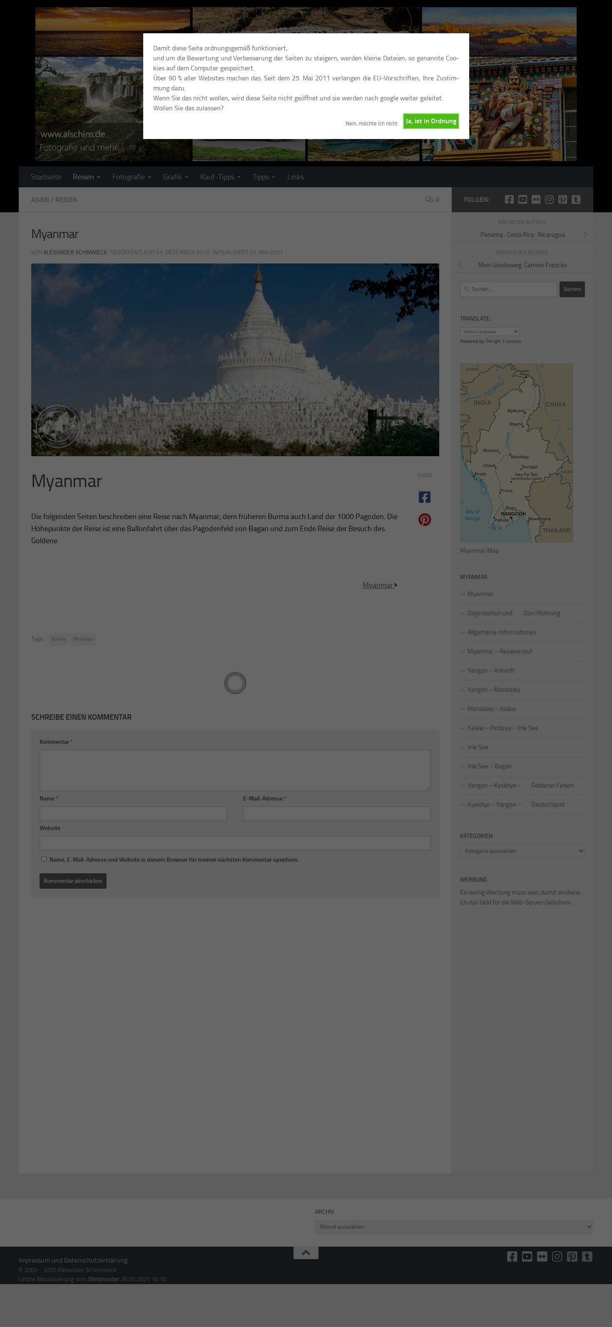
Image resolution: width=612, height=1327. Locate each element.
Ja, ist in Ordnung (431, 121)
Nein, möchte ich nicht (372, 123)
